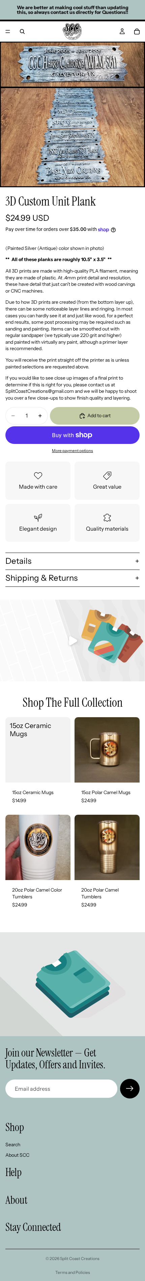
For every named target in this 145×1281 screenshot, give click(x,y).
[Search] (22, 31)
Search (12, 1144)
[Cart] (136, 31)
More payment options (72, 450)
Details (18, 561)
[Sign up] (130, 1088)
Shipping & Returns (41, 578)
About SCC (17, 1155)
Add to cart (99, 415)
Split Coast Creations (79, 1258)
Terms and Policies (72, 1272)
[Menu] (8, 31)
